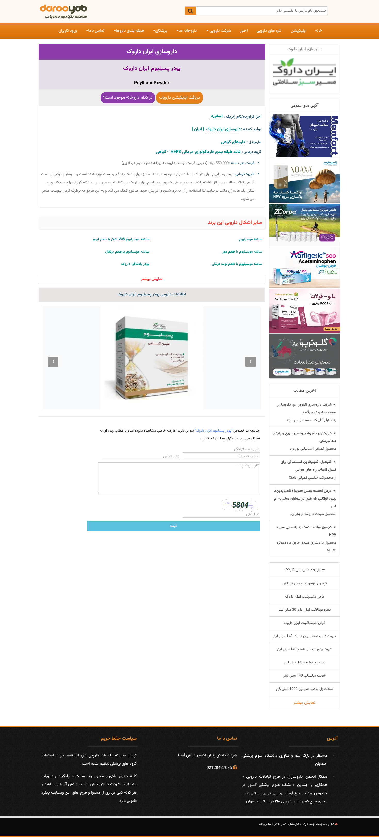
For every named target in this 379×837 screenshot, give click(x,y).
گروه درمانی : (251, 152)
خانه (318, 31)
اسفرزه (216, 116)
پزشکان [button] (161, 31)
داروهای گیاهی (233, 142)
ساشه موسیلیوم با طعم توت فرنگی (237, 264)
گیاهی (161, 152)
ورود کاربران (67, 31)
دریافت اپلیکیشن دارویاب (179, 97)
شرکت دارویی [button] (219, 31)
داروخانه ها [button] (188, 31)
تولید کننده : (251, 129)
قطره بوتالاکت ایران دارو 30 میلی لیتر (305, 610)
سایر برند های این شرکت (304, 569)
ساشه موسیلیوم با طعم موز (242, 252)
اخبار (244, 31)
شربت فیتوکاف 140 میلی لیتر (304, 662)
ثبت (173, 526)
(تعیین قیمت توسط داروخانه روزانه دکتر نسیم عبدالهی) (164, 163)
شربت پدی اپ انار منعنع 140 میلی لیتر (304, 649)
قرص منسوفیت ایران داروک (304, 597)
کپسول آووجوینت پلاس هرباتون (304, 583)
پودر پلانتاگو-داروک (135, 264)
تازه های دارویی (269, 31)
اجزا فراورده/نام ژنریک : (242, 117)
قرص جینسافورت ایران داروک (304, 623)
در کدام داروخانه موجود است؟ (128, 97)
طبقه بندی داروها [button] (130, 31)
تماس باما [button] (96, 31)
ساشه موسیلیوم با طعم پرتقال (127, 252)
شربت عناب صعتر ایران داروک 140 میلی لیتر (304, 636)
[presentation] (250, 362)
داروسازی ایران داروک (152, 51)
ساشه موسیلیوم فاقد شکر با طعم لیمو (121, 239)
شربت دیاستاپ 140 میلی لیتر (304, 676)
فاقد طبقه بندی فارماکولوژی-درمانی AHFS (205, 152)
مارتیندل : (253, 142)
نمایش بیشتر (304, 702)
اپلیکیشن (298, 31)
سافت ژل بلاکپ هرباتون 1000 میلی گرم (304, 689)
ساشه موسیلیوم (250, 239)
